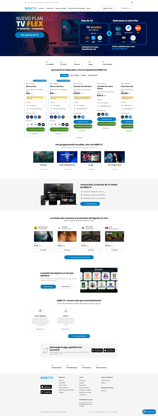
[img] (130, 8)
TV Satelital (64, 75)
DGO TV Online (74, 75)
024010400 (40, 2)
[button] (24, 109)
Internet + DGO (92, 75)
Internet (83, 75)
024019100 (56, 2)
